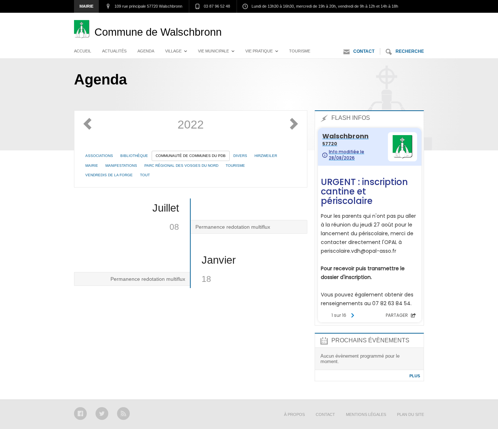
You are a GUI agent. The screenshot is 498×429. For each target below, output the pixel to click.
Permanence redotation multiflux (232, 227)
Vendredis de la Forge (109, 175)
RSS (123, 413)
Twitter (102, 413)
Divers (240, 156)
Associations (99, 156)
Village (173, 51)
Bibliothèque (134, 156)
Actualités (114, 51)
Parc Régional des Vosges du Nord (181, 166)
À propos (294, 414)
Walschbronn (158, 32)
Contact (363, 51)
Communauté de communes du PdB (191, 156)
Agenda (145, 51)
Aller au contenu (404, 20)
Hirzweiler (265, 156)
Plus (414, 376)
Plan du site (410, 414)
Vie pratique (259, 51)
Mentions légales (366, 414)
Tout (145, 175)
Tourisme (299, 51)
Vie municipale (213, 51)
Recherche (410, 51)
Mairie (86, 6)
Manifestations (121, 166)
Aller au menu (357, 20)
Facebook (80, 413)
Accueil (82, 51)
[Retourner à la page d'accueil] (84, 32)
